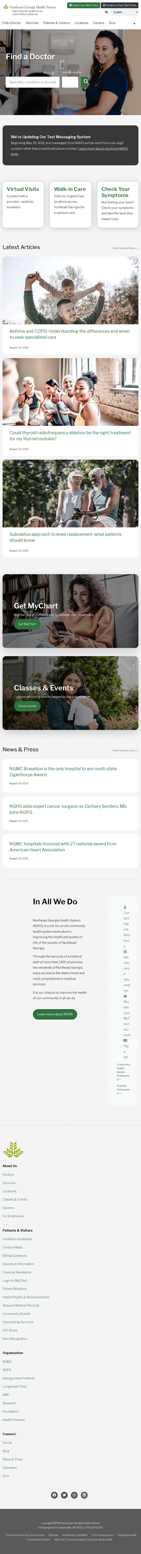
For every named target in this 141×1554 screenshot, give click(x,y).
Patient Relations (15, 1289)
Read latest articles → (125, 248)
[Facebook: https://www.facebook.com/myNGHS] (54, 1495)
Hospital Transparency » (123, 1089)
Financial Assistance (17, 1272)
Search (10, 72)
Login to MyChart (15, 1280)
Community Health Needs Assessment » (123, 1072)
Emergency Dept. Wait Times (120, 5)
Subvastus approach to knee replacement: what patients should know (65, 537)
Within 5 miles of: (70, 72)
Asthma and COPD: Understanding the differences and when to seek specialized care (69, 334)
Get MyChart (27, 624)
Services (32, 23)
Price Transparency (103, 1535)
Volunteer (10, 1467)
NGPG (7, 1370)
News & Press (13, 1459)
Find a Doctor (11, 23)
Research (9, 1403)
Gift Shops (10, 1330)
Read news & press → (125, 750)
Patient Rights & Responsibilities (26, 1297)
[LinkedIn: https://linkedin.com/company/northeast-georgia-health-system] (84, 1495)
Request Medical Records (21, 1305)
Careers (98, 23)
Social (7, 1442)
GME (6, 1395)
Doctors (8, 1174)
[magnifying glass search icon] (106, 12)
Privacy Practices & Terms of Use (25, 1535)
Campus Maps (13, 1247)
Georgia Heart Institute (19, 1378)
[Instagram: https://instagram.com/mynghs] (74, 1495)
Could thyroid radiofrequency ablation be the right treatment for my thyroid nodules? (70, 435)
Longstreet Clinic (15, 1386)
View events (27, 706)
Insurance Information (18, 1264)
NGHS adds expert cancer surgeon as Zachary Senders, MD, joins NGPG (68, 809)
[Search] (84, 82)
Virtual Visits (23, 189)
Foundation (11, 1411)
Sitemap (53, 1535)
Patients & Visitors (56, 23)
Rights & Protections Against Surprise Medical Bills (83, 1539)
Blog (6, 1451)
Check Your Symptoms (115, 192)
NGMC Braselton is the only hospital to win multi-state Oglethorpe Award (63, 771)
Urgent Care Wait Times (85, 5)
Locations (81, 23)
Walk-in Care (70, 189)
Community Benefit (16, 1314)
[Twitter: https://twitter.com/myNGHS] (64, 1495)
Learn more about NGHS (55, 1014)
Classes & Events (15, 1199)
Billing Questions (15, 1255)
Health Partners (14, 1420)
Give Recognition (15, 1338)
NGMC (7, 1361)
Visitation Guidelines (17, 1239)
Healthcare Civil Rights (75, 1535)
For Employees (13, 1216)
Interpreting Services (18, 1322)
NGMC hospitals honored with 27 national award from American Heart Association (63, 846)
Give (6, 1476)
